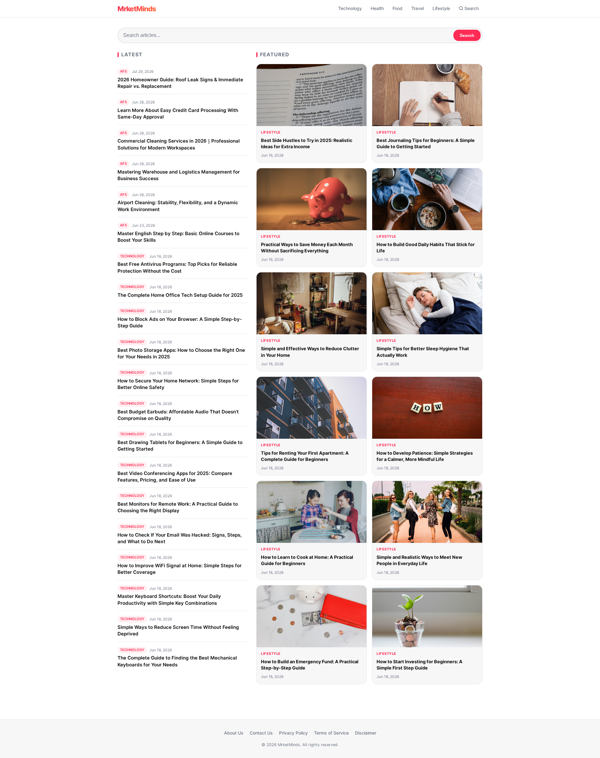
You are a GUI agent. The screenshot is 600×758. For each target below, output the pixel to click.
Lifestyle (441, 8)
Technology (350, 8)
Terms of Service (331, 732)
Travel (417, 8)
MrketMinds (137, 8)
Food (397, 8)
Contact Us (261, 732)
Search (471, 8)
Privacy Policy (293, 732)
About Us (233, 732)
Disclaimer (365, 732)
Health (377, 8)
